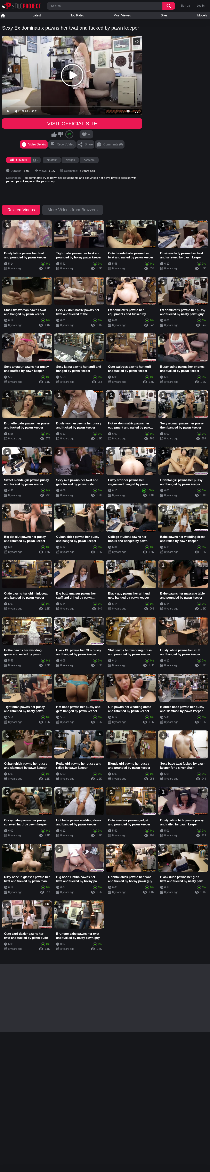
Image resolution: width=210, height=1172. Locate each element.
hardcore (89, 159)
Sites (164, 15)
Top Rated (77, 15)
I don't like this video (60, 134)
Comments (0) (113, 144)
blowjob (70, 159)
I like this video (54, 134)
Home (3, 15)
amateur (52, 159)
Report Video (65, 144)
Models (202, 15)
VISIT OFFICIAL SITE (72, 123)
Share (89, 144)
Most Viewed (122, 15)
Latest (37, 15)
